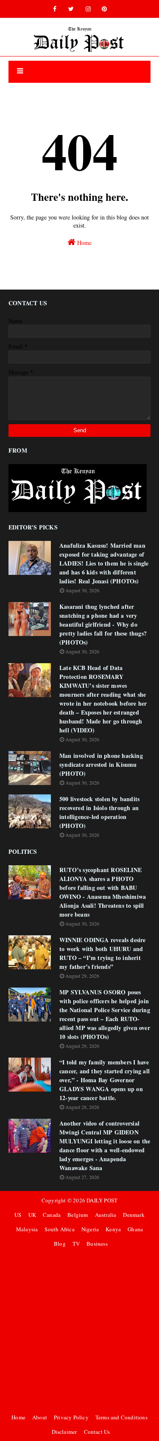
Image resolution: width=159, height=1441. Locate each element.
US (17, 1215)
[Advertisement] (79, 1330)
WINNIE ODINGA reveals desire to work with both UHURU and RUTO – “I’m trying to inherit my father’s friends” (102, 953)
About (39, 1417)
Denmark (133, 1215)
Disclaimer (64, 1431)
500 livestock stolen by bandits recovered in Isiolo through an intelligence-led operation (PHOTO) (99, 812)
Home (83, 243)
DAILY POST (101, 1200)
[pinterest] (104, 9)
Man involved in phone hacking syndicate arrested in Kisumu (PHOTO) (101, 764)
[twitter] (71, 9)
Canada (52, 1215)
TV (76, 1243)
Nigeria (90, 1229)
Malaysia (27, 1229)
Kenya (113, 1229)
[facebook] (54, 9)
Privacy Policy (71, 1417)
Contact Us (97, 1431)
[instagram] (88, 9)
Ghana (135, 1229)
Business (97, 1243)
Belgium (77, 1215)
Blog (60, 1243)
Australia (106, 1215)
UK (32, 1215)
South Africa (59, 1229)
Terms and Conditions (121, 1417)
